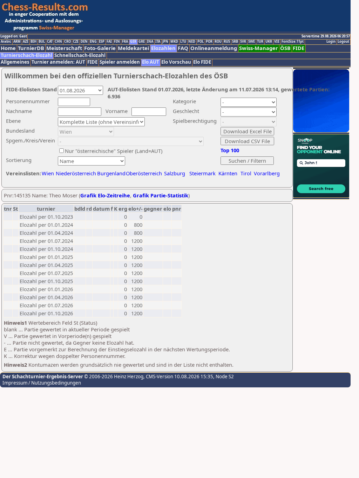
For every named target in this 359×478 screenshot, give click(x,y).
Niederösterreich (75, 173)
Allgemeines (15, 62)
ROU (218, 42)
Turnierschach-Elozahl (26, 55)
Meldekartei (133, 48)
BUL (42, 42)
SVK (243, 42)
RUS (227, 42)
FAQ (183, 48)
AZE (25, 42)
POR (209, 42)
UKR (268, 42)
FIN (117, 42)
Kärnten (227, 173)
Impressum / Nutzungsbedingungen (41, 383)
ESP (101, 42)
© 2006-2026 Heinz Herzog (113, 376)
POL (200, 42)
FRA (125, 42)
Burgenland (111, 173)
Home (8, 48)
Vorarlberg (267, 173)
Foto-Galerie (100, 48)
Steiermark (202, 173)
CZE (76, 42)
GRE (141, 42)
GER (133, 42)
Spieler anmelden (120, 62)
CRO (67, 42)
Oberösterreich (144, 173)
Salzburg (174, 173)
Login (331, 42)
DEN (84, 42)
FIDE (298, 48)
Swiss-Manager (258, 48)
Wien (48, 173)
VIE (276, 42)
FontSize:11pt (293, 42)
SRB (235, 42)
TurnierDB (31, 48)
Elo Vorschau (176, 62)
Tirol (246, 173)
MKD (174, 42)
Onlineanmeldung (213, 48)
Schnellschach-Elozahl (80, 55)
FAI (109, 42)
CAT (50, 42)
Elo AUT (150, 62)
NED (191, 42)
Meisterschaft (64, 48)
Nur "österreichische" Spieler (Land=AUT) (113, 150)
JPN (165, 42)
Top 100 (230, 150)
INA (150, 42)
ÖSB (285, 48)
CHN (58, 42)
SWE (251, 42)
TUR (260, 42)
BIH (33, 42)
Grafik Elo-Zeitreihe (105, 195)
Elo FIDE (202, 62)
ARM (17, 42)
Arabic (6, 42)
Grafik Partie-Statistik (160, 195)
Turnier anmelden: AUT (58, 62)
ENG (93, 42)
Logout (343, 42)
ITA (157, 42)
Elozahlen (163, 48)
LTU (183, 42)
